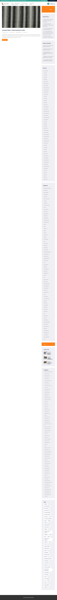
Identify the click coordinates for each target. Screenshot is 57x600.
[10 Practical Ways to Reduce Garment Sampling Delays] (45, 362)
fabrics (45, 230)
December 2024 (46, 111)
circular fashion (47, 514)
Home (12, 3)
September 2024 (46, 117)
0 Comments (25, 32)
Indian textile (46, 249)
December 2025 (46, 87)
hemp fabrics (46, 247)
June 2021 (45, 172)
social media (46, 315)
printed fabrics (46, 288)
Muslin (45, 275)
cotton (45, 207)
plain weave (46, 552)
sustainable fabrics (47, 322)
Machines (45, 266)
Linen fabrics (46, 260)
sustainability (46, 572)
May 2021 (45, 174)
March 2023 (45, 128)
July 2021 (45, 170)
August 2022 (46, 143)
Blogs (27, 4)
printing (45, 556)
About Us (22, 4)
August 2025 (46, 94)
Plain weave (46, 281)
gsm (44, 241)
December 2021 (46, 160)
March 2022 (45, 153)
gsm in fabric (46, 243)
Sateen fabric (46, 305)
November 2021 (46, 162)
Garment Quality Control (47, 532)
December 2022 (46, 134)
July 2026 (45, 72)
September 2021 (46, 166)
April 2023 (45, 126)
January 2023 (46, 132)
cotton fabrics (46, 209)
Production (45, 290)
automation (46, 190)
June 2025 (45, 98)
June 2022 (45, 147)
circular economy (46, 198)
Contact (30, 4)
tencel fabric (46, 324)
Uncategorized (46, 332)
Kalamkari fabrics (46, 258)
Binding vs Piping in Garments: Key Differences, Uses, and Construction (48, 20)
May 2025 (45, 100)
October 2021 (46, 164)
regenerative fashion (47, 558)
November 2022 (46, 136)
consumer (45, 203)
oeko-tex (45, 550)
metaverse (45, 271)
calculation (46, 510)
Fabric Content (17, 3)
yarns (45, 339)
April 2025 (45, 102)
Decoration (45, 211)
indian (49, 536)
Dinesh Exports (46, 52)
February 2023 (46, 130)
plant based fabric (46, 283)
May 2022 (45, 149)
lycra (44, 262)
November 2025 (46, 89)
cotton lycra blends (47, 518)
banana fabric (46, 194)
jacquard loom (46, 256)
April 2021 (45, 177)
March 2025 (45, 104)
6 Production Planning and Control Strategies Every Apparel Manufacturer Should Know (48, 32)
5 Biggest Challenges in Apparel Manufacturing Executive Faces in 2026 (48, 25)
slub (44, 313)
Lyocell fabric (46, 264)
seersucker (45, 311)
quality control (46, 292)
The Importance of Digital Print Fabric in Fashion (48, 53)
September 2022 (46, 140)
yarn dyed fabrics (47, 494)
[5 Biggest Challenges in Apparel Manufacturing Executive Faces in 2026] (45, 357)
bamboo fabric (46, 192)
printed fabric (46, 554)
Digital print (45, 215)
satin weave (46, 309)
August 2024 (46, 119)
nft (44, 277)
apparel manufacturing (47, 188)
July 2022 (45, 145)
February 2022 (46, 155)
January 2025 (46, 109)
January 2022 (46, 157)
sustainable (46, 574)
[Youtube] (44, 0)
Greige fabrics (46, 239)
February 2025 (46, 106)
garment (45, 237)
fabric (45, 226)
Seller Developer (18, 32)
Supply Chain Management (46, 570)
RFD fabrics (46, 466)
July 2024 (45, 121)
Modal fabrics (46, 273)
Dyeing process (46, 220)
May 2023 (45, 123)
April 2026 (45, 79)
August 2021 (46, 168)
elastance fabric (46, 222)
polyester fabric (47, 452)
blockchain (45, 196)
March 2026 (46, 81)
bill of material (47, 506)
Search (45, 7)
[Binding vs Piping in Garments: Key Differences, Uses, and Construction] (45, 353)
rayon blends (46, 296)
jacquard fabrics (12, 32)
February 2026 (46, 83)
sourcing (45, 317)
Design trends (46, 213)
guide (50, 534)
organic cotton (46, 279)
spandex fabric (47, 480)
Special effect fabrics (15, 4)
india (45, 536)
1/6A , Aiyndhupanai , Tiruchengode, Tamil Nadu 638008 (19, 0)
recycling (45, 300)
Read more (5, 39)
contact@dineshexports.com (6, 0)
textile (45, 576)
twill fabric (45, 328)
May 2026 (45, 77)
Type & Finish (32, 3)
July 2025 (45, 96)
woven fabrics (46, 334)
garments (46, 534)
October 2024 (46, 115)
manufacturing (47, 546)
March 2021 (45, 179)
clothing (46, 382)
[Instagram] (43, 0)
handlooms (45, 245)
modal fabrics (46, 548)
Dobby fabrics (47, 396)
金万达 (45, 45)
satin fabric (45, 307)
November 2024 (46, 113)
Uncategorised (46, 330)
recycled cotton (46, 298)
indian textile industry (48, 423)
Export (45, 224)
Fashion (45, 232)
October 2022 (46, 138)
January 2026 (46, 85)
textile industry (46, 326)
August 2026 (46, 70)
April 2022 (45, 151)
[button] (52, 1)
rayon (45, 294)
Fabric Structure (25, 3)
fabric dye (45, 228)
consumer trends (46, 205)
